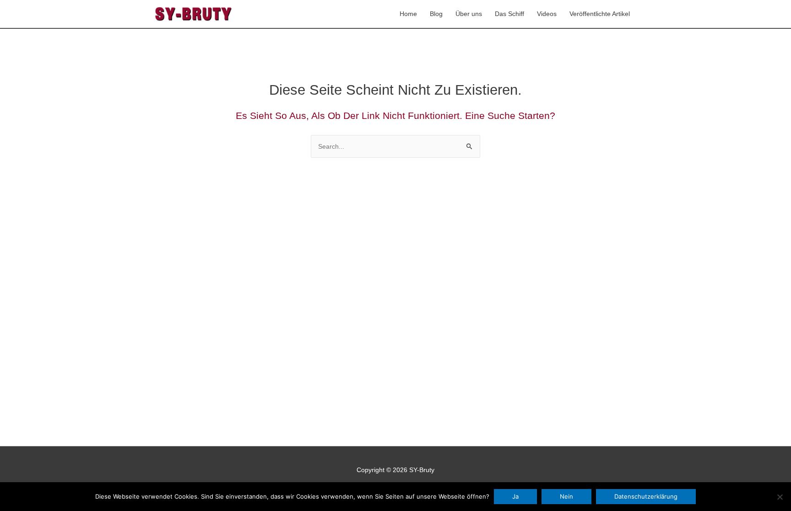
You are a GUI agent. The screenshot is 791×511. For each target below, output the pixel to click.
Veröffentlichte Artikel (599, 13)
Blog (436, 13)
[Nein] (779, 496)
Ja (515, 496)
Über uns (468, 13)
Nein (566, 496)
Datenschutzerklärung (645, 496)
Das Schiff (509, 13)
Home (408, 13)
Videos (547, 13)
